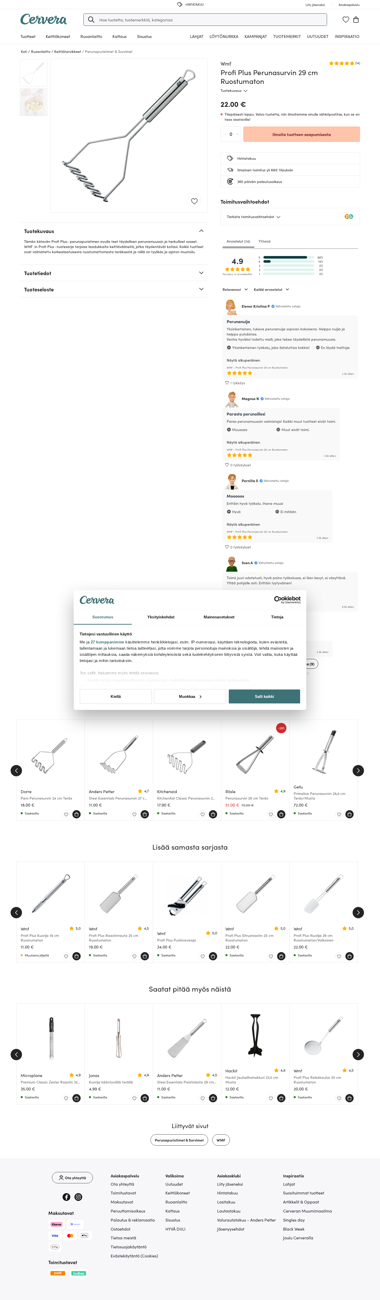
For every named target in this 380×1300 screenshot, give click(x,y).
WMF (221, 1140)
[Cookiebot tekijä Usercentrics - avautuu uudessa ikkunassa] (278, 600)
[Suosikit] (346, 19)
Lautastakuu (228, 1211)
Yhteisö (265, 241)
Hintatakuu (227, 1192)
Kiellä (116, 696)
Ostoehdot (120, 1229)
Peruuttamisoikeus (128, 1211)
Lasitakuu (226, 1202)
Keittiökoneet (177, 1192)
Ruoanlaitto (176, 1202)
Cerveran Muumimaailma (307, 1211)
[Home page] (43, 23)
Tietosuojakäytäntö (129, 1246)
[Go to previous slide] (16, 770)
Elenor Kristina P (256, 306)
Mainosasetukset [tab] (219, 617)
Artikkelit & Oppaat (301, 1202)
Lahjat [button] (196, 36)
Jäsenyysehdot (230, 1229)
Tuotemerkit (287, 36)
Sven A (247, 562)
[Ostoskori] (356, 19)
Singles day (294, 1220)
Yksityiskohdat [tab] (160, 617)
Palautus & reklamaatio (133, 1220)
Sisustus (172, 1220)
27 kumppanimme (107, 642)
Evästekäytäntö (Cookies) (134, 1255)
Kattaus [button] (119, 36)
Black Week (294, 1229)
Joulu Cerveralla (298, 1237)
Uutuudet (318, 36)
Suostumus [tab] (102, 617)
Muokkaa (187, 696)
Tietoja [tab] (277, 617)
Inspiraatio (347, 36)
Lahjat (289, 1184)
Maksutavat (122, 1202)
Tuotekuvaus (231, 90)
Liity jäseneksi (230, 1184)
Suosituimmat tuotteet (303, 1192)
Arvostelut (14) (238, 241)
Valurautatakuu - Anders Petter (246, 1220)
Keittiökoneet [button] (58, 36)
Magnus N (250, 398)
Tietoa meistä (123, 1237)
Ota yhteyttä (122, 1184)
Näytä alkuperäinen (243, 360)
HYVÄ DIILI (175, 1229)
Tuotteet (27, 36)
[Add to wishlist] (194, 200)
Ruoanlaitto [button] (91, 36)
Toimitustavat (123, 1192)
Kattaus (172, 1211)
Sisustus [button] (144, 36)
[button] (91, 20)
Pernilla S (250, 480)
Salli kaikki (264, 696)
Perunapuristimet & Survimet (179, 1140)
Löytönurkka (224, 36)
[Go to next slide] (358, 770)
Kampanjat (256, 36)
